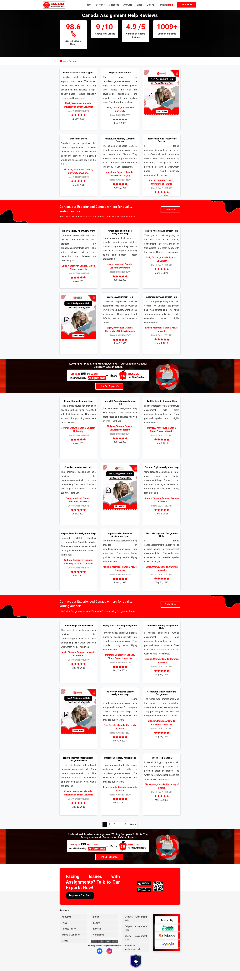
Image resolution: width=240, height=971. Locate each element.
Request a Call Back (80, 895)
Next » (132, 824)
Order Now (186, 4)
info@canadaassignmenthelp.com (104, 946)
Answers (127, 4)
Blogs (139, 4)
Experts (150, 4)
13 (124, 824)
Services (100, 4)
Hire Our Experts (108, 386)
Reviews (165, 4)
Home (89, 4)
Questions (114, 4)
